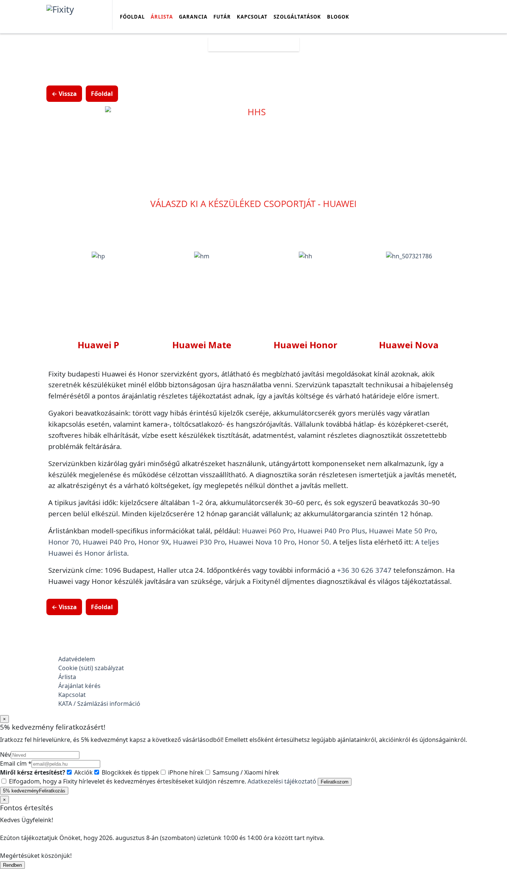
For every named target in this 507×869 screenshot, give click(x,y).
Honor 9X (153, 541)
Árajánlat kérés (79, 686)
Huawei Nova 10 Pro (262, 541)
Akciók (83, 772)
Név (5, 754)
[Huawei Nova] (409, 256)
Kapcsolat (252, 16)
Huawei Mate (201, 345)
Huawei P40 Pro (109, 541)
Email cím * (16, 763)
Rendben (12, 865)
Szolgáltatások (297, 16)
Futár (222, 16)
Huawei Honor (305, 345)
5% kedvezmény (34, 791)
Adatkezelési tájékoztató (282, 781)
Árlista (162, 16)
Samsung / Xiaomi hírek (245, 772)
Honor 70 (63, 541)
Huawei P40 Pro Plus (331, 530)
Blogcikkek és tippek (129, 772)
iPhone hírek (185, 772)
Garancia (193, 16)
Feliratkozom (335, 782)
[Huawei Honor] (305, 256)
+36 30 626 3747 (364, 570)
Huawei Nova (409, 345)
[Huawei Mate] (201, 256)
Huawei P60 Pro (268, 530)
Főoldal (132, 16)
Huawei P (98, 345)
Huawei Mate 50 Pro (402, 530)
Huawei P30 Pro (199, 541)
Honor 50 (313, 541)
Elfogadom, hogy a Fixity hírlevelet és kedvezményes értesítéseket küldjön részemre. (161, 781)
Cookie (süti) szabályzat (91, 668)
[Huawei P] (98, 256)
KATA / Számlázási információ (99, 704)
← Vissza (64, 94)
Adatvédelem (76, 659)
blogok (338, 16)
